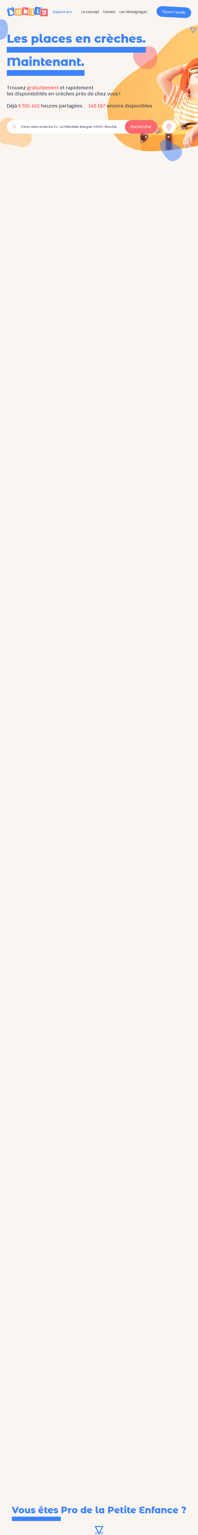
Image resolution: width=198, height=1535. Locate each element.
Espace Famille (174, 12)
